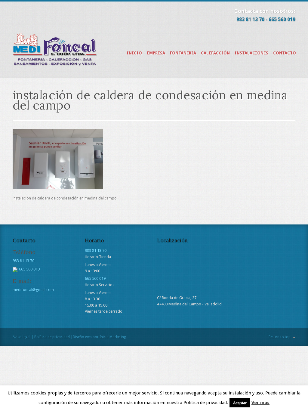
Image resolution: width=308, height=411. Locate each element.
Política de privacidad (52, 337)
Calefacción (215, 53)
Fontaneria (183, 53)
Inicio (134, 53)
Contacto (284, 53)
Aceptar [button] (240, 402)
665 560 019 (282, 19)
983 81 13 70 (250, 19)
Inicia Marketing (113, 337)
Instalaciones (251, 53)
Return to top (280, 337)
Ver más (260, 402)
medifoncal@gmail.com (33, 289)
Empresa (156, 53)
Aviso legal (21, 337)
